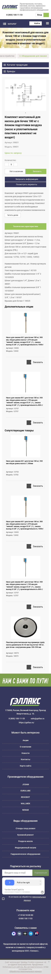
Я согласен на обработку (27, 898)
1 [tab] (25, 112)
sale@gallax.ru (37, 718)
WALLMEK (25, 803)
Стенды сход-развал (25, 828)
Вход (39, 15)
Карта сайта (25, 766)
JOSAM (25, 784)
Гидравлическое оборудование (25, 854)
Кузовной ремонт (25, 835)
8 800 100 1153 (25, 918)
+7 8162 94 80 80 (25, 915)
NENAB (25, 810)
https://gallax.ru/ (26, 722)
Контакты (25, 759)
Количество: (10, 160)
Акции (25, 740)
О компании (25, 747)
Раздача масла (25, 841)
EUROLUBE (25, 791)
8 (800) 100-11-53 (14, 15)
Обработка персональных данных (25, 971)
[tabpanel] (25, 95)
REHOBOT (25, 797)
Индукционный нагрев (25, 847)
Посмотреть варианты (26, 184)
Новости (25, 753)
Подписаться (40, 873)
